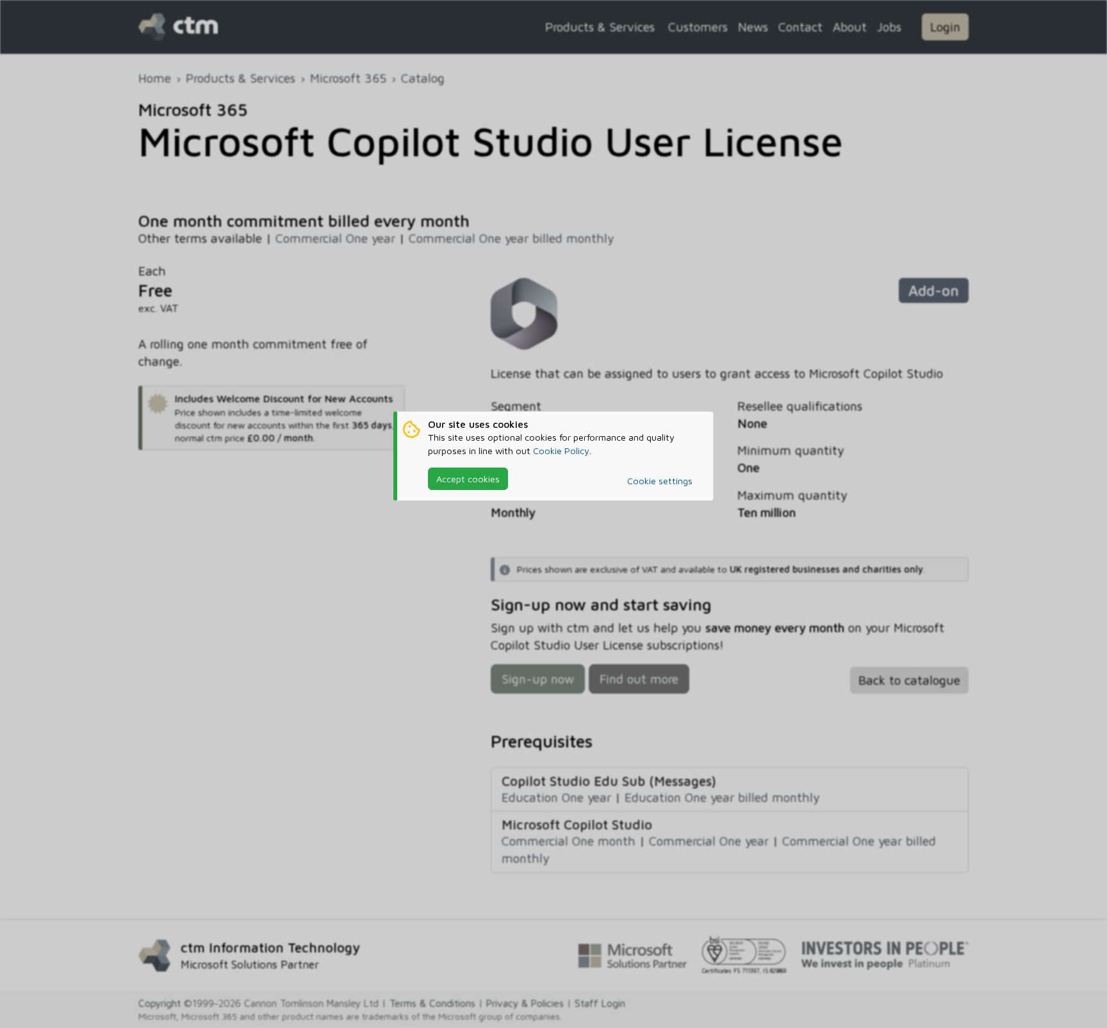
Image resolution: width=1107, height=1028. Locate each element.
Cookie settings (660, 480)
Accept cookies (468, 478)
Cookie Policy (561, 450)
